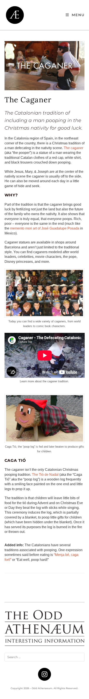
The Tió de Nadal (45, 474)
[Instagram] (44, 674)
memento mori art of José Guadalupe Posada (44, 228)
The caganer (73, 148)
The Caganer (28, 99)
